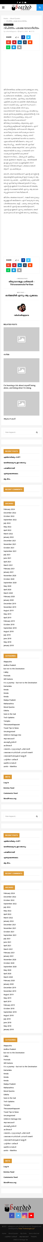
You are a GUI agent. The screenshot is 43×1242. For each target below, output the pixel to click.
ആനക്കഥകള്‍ (9, 738)
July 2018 (7, 635)
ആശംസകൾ (9, 419)
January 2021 (9, 572)
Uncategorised (9, 731)
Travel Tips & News (11, 728)
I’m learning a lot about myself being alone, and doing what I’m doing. (19, 387)
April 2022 (7, 530)
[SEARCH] (36, 432)
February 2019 (9, 621)
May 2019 (7, 614)
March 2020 (8, 593)
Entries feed (9, 788)
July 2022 (7, 523)
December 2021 (10, 540)
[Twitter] (18, 1215)
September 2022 (10, 520)
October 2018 (9, 624)
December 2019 (10, 603)
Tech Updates (9, 717)
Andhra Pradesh (10, 665)
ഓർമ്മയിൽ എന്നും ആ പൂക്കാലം (21, 295)
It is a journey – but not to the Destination (20, 682)
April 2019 (7, 617)
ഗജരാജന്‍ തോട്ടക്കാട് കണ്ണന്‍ (15, 756)
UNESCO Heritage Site (12, 735)
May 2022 (7, 527)
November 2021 (10, 544)
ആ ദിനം (7, 479)
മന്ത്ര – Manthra (10, 766)
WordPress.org (10, 798)
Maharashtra (9, 703)
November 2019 (10, 607)
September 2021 (10, 551)
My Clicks (23, 1233)
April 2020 (7, 589)
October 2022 (9, 516)
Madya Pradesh (10, 700)
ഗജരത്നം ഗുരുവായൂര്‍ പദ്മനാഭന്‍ (17, 749)
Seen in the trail (10, 714)
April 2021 (7, 562)
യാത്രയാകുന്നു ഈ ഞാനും (15, 462)
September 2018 (10, 628)
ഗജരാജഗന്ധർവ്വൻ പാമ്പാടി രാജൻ (18, 752)
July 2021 (7, 554)
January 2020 (9, 600)
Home (4, 1233)
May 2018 (7, 642)
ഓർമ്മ (6, 354)
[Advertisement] (21, 71)
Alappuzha (8, 661)
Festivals (7, 675)
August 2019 (8, 610)
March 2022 (8, 534)
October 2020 (9, 579)
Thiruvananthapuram (12, 724)
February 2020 (9, 596)
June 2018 (7, 638)
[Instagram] (24, 1215)
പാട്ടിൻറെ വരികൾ (11, 759)
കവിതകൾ (8, 745)
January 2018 (9, 645)
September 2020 (10, 582)
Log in (6, 782)
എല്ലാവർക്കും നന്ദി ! (12, 457)
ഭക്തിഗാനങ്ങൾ (10, 763)
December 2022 (10, 513)
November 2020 (10, 575)
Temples (7, 721)
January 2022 (9, 537)
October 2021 (9, 548)
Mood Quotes (8, 24)
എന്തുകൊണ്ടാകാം (11, 473)
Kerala (6, 689)
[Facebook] (11, 1215)
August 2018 (8, 631)
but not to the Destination (14, 668)
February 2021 (9, 568)
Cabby (6, 672)
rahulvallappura (11, 31)
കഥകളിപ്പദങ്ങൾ (10, 742)
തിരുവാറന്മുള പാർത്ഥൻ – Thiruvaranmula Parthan (22, 283)
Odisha (6, 710)
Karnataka (8, 686)
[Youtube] (31, 1215)
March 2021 (8, 565)
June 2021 (7, 558)
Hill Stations (8, 679)
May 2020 (7, 586)
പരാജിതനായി (9, 468)
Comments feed (11, 793)
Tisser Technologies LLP (26, 1229)
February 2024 (9, 509)
